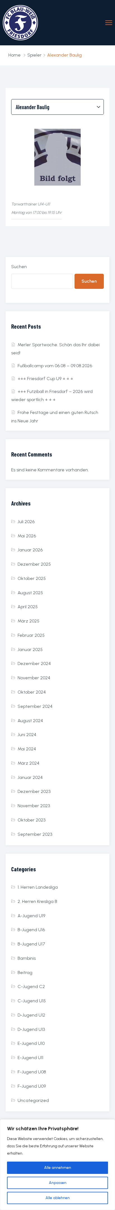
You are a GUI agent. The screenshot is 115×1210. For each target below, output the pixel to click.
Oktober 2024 (32, 692)
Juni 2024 (27, 734)
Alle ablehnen (57, 1197)
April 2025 (28, 606)
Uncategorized (33, 1100)
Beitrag (25, 972)
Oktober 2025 (32, 578)
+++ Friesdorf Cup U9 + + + (45, 378)
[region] (57, 1164)
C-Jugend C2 (31, 986)
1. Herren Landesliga (38, 887)
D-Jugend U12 (31, 1015)
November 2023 (34, 805)
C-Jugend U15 (32, 1000)
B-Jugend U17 (31, 944)
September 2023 (35, 834)
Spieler (34, 55)
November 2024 (34, 677)
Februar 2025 (31, 635)
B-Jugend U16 (31, 929)
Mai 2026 (27, 536)
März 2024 (28, 763)
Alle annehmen (57, 1167)
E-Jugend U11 (30, 1057)
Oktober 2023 (31, 820)
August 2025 (30, 592)
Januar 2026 (30, 550)
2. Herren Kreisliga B (37, 901)
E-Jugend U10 (31, 1043)
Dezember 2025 (34, 564)
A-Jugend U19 (31, 915)
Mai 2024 (27, 749)
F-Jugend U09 (32, 1086)
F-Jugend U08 (32, 1072)
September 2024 (35, 706)
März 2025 (28, 621)
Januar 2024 (30, 777)
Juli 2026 (26, 521)
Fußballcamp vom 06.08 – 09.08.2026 (55, 365)
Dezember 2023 (34, 791)
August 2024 (30, 720)
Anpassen (57, 1182)
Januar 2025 (30, 649)
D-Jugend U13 (31, 1029)
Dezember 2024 (34, 663)
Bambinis (27, 958)
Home (14, 55)
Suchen (19, 266)
